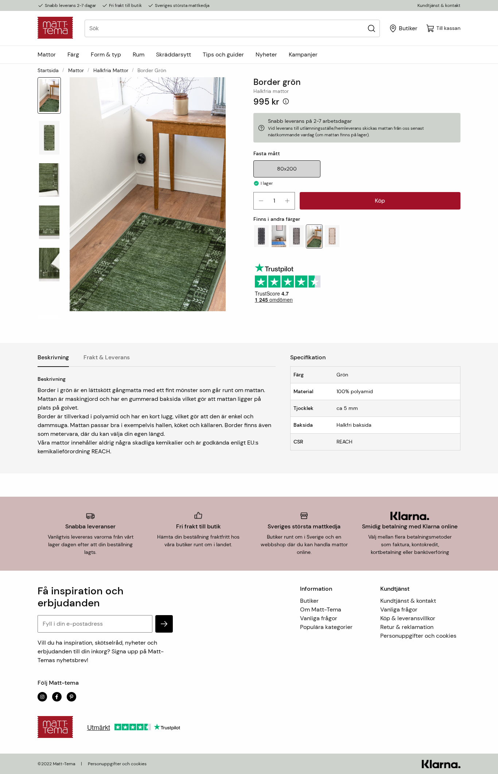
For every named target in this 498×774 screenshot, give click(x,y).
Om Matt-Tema (320, 609)
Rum (138, 54)
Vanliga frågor (318, 618)
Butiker (309, 601)
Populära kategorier (326, 627)
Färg (73, 54)
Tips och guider (223, 54)
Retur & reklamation (406, 627)
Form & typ (106, 54)
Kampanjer (303, 54)
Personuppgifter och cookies (418, 636)
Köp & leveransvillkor (407, 618)
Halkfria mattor (110, 70)
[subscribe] (164, 624)
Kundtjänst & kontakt (438, 5)
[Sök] (371, 28)
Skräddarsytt (173, 54)
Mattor (47, 54)
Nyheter (266, 54)
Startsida (48, 70)
